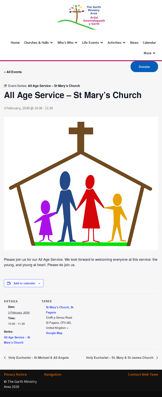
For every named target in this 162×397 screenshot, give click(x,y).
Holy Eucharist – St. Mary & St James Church (120, 357)
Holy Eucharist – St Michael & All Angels (38, 357)
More (148, 53)
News (134, 42)
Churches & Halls (36, 42)
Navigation (52, 374)
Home (15, 42)
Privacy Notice (15, 374)
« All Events (13, 71)
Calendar (149, 42)
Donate (144, 66)
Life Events (90, 42)
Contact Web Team (143, 374)
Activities (115, 42)
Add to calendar (24, 283)
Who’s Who (65, 42)
